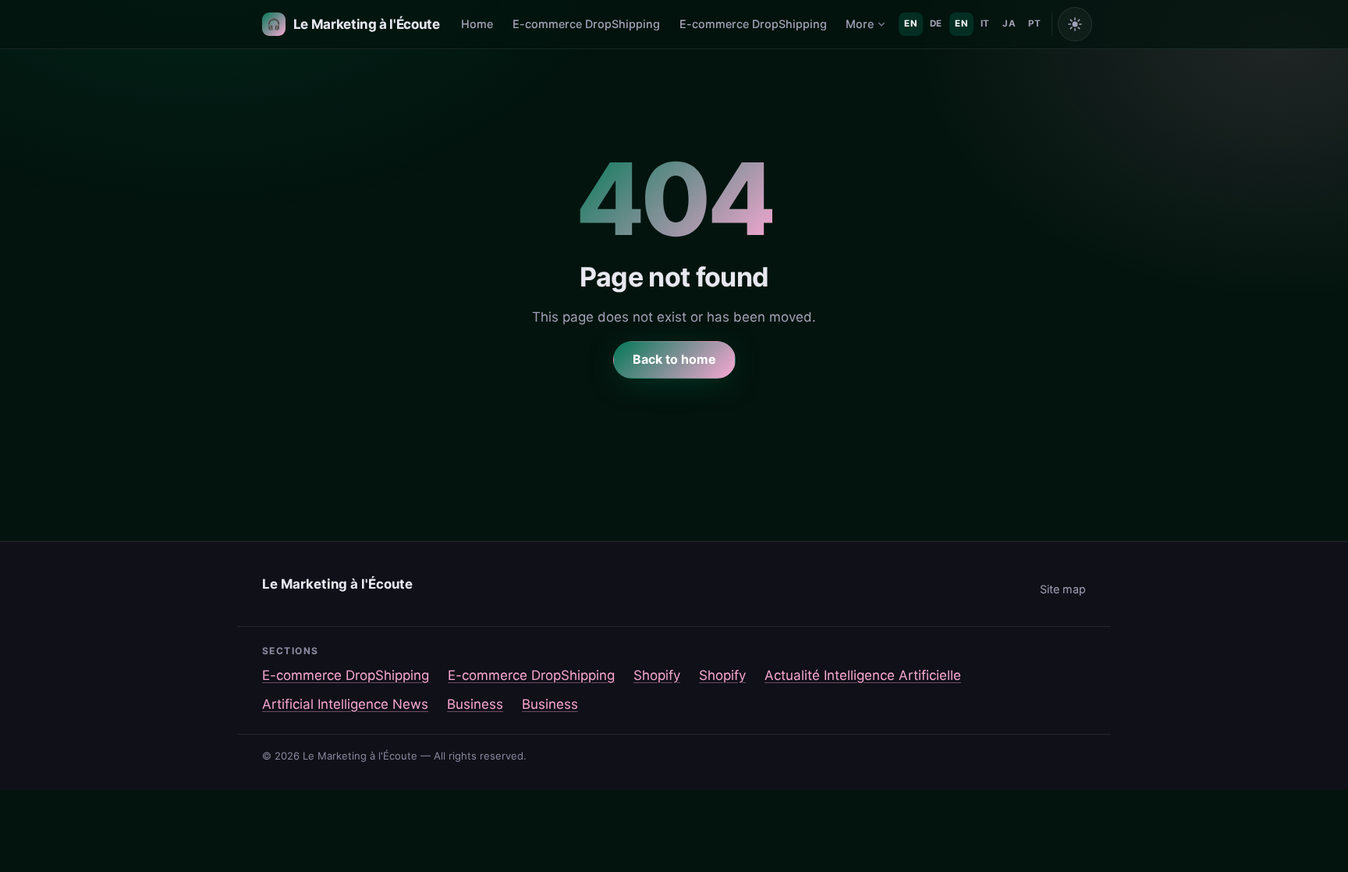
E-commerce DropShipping (586, 23)
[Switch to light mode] (1075, 24)
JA (1009, 23)
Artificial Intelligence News (345, 704)
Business (475, 704)
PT (1034, 23)
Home (477, 23)
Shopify (656, 675)
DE (936, 23)
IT (985, 23)
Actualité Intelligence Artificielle (862, 675)
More (860, 23)
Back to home (674, 359)
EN (910, 23)
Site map (1063, 589)
